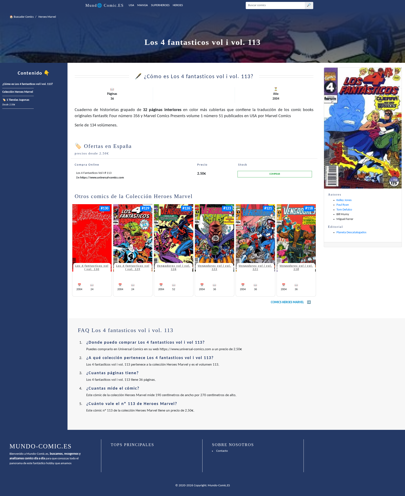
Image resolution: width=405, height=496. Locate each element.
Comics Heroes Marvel (287, 302)
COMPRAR (274, 174)
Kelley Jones (344, 200)
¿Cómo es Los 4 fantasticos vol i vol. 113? (27, 84)
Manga (142, 5)
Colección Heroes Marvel (17, 92)
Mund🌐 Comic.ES (104, 5)
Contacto (222, 451)
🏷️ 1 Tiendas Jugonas (15, 102)
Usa (131, 5)
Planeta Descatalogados (351, 232)
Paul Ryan (342, 204)
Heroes (178, 5)
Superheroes (160, 5)
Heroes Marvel (47, 17)
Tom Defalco (344, 209)
